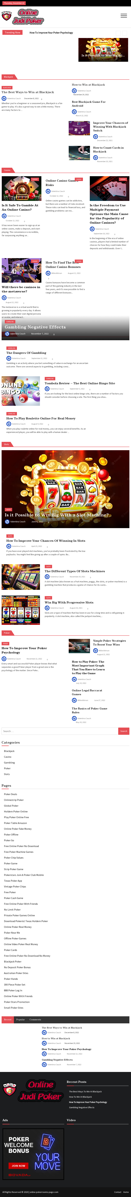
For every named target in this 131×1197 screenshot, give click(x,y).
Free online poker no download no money (27, 955)
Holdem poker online (16, 811)
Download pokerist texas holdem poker (26, 921)
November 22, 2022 (34, 659)
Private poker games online (19, 915)
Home (126, 1192)
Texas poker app (13, 880)
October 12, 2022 (56, 196)
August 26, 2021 (76, 608)
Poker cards (10, 950)
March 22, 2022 (82, 115)
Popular (20, 1019)
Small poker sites (13, 1007)
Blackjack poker (12, 961)
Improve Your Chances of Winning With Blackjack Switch (110, 127)
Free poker (10, 892)
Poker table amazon (15, 823)
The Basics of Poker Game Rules (89, 710)
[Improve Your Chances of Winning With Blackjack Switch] (79, 128)
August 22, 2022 (12, 302)
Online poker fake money (17, 828)
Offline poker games (15, 938)
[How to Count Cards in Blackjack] (79, 153)
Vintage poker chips (15, 886)
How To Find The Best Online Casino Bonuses (63, 265)
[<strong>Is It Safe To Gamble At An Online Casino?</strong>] (21, 188)
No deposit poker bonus (17, 967)
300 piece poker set (14, 984)
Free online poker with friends (21, 903)
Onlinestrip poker (14, 799)
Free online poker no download (21, 846)
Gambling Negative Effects (35, 327)
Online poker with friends (18, 996)
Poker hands (11, 978)
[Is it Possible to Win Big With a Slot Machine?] (65, 489)
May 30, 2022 (81, 722)
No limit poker (12, 909)
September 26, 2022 (101, 233)
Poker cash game (13, 898)
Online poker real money (17, 926)
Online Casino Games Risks (62, 183)
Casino (34, 179)
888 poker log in (13, 990)
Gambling (10, 322)
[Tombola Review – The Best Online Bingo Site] (21, 391)
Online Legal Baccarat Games (87, 692)
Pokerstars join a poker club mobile (24, 875)
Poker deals (10, 794)
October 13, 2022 (12, 220)
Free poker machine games (18, 851)
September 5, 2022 (77, 389)
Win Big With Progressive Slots (69, 602)
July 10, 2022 (81, 683)
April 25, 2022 (36, 546)
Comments (35, 1019)
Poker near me (12, 932)
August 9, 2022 (37, 424)
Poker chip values (13, 857)
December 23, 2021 (104, 140)
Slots (8, 510)
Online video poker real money (21, 944)
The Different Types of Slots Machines (75, 571)
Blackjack (7, 88)
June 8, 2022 (37, 521)
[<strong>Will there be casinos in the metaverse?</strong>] (21, 270)
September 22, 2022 (39, 358)
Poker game (10, 863)
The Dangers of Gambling (26, 352)
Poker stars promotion (17, 1001)
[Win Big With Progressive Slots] (21, 610)
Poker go (9, 840)
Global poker (11, 805)
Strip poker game (13, 869)
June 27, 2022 (99, 700)
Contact (117, 1192)
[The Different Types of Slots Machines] (21, 577)
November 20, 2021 (104, 161)
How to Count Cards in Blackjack (108, 150)
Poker (5, 644)
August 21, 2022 (74, 273)
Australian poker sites (16, 973)
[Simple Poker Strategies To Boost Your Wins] (79, 646)
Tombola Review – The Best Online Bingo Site (80, 383)
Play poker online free (16, 817)
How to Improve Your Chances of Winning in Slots (45, 540)
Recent (8, 1019)
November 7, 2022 (40, 333)
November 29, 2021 (77, 576)
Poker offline (11, 834)
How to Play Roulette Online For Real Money (40, 418)
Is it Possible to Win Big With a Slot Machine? (103, 55)
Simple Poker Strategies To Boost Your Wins (109, 643)
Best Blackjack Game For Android (89, 104)
